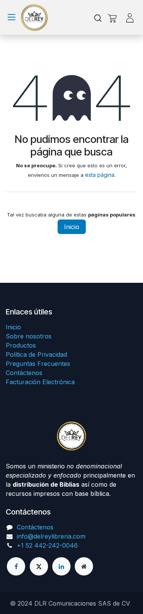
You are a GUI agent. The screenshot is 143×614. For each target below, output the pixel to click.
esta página (99, 175)
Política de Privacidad (36, 354)
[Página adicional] (84, 566)
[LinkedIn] (61, 566)
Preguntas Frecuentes (38, 363)
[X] (39, 566)
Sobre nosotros (28, 336)
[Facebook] (16, 566)
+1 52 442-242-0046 (47, 545)
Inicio (71, 227)
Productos (21, 345)
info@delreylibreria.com (51, 536)
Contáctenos (24, 373)
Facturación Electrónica (40, 382)
